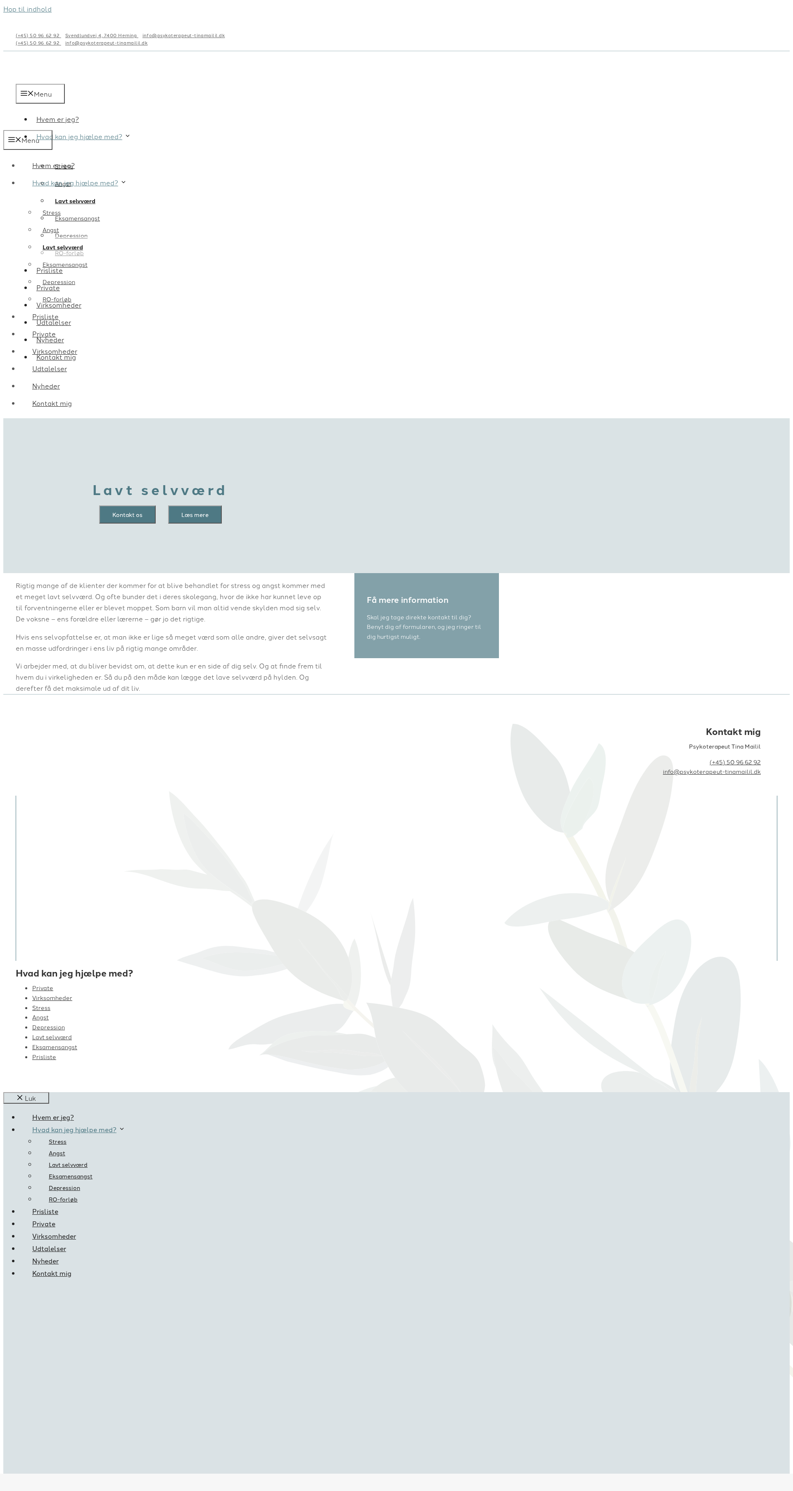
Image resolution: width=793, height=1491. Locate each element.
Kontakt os (127, 514)
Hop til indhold (27, 8)
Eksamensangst (77, 218)
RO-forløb (57, 299)
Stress (52, 212)
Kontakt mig (52, 403)
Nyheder (46, 385)
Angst (51, 229)
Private (44, 333)
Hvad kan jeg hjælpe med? (79, 136)
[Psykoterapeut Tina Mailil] (67, 124)
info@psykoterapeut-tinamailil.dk (183, 35)
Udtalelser (49, 368)
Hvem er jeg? (53, 165)
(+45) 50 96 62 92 (38, 35)
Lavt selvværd (75, 201)
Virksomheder (54, 351)
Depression (71, 235)
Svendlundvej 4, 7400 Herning (101, 35)
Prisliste (45, 316)
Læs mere (195, 514)
